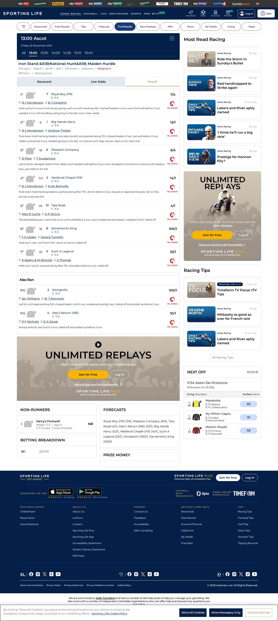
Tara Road (58, 205)
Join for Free (88, 374)
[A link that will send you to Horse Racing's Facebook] (129, 574)
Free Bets (187, 543)
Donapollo (60, 290)
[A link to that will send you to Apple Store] (61, 493)
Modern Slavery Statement (89, 549)
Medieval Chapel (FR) (66, 177)
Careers (77, 524)
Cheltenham (27, 511)
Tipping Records (248, 543)
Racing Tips (245, 511)
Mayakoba (213, 400)
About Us (78, 511)
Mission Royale (216, 427)
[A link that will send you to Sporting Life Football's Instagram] (234, 574)
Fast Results (188, 517)
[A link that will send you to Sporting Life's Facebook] (31, 574)
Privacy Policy (53, 585)
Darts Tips (244, 530)
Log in (119, 374)
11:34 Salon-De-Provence (207, 383)
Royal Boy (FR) (61, 94)
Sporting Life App (83, 536)
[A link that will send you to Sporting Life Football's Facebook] (227, 574)
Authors (78, 517)
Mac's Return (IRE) (65, 313)
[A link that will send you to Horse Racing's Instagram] (136, 574)
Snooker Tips (246, 536)
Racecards (187, 511)
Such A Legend (62, 251)
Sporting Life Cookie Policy (109, 613)
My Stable (187, 536)
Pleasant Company (65, 150)
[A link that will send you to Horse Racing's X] (143, 574)
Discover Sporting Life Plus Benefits (96, 384)
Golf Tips (243, 524)
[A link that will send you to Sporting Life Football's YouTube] (254, 574)
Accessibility (141, 524)
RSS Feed (78, 555)
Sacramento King (64, 228)
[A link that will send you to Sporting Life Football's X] (241, 574)
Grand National (29, 524)
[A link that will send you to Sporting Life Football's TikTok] (247, 574)
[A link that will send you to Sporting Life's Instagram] (38, 574)
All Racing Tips (222, 357)
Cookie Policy (124, 585)
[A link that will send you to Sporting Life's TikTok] (51, 574)
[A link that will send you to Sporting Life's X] (44, 574)
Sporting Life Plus (83, 530)
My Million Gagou (218, 413)
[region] (139, 613)
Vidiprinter (187, 530)
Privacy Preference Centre (100, 585)
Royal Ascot (27, 517)
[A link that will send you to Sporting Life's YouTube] (58, 574)
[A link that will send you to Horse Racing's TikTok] (149, 574)
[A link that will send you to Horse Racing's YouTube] (156, 574)
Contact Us (141, 511)
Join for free (228, 477)
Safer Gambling (143, 530)
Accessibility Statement (87, 543)
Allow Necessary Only (225, 612)
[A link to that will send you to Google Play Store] (92, 493)
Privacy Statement (73, 585)
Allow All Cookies (193, 612)
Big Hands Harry (63, 122)
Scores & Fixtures (191, 524)
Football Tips (246, 517)
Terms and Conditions (31, 585)
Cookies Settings (258, 612)
